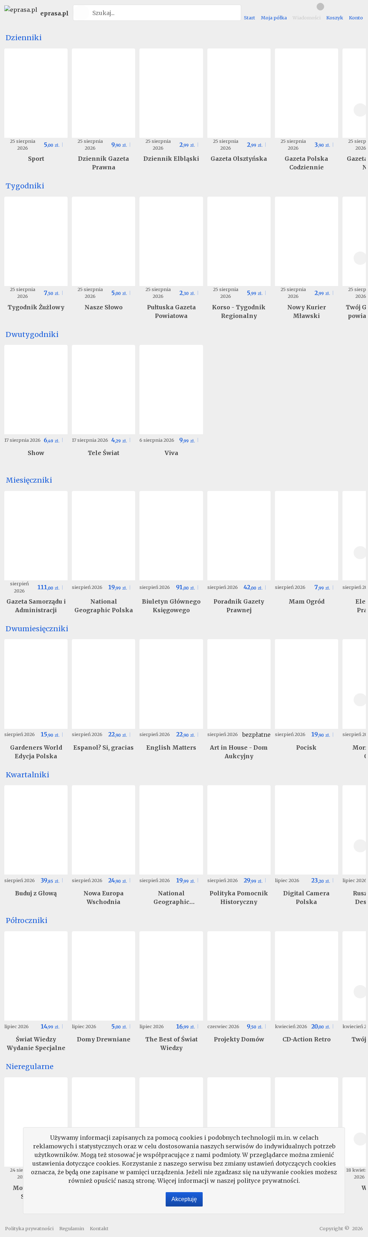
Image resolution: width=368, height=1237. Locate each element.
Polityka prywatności (29, 1228)
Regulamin (71, 1228)
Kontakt (99, 1228)
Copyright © (334, 1228)
